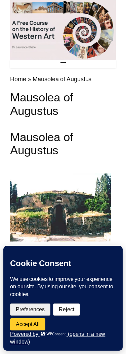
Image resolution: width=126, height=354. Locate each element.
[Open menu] (63, 64)
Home (18, 79)
